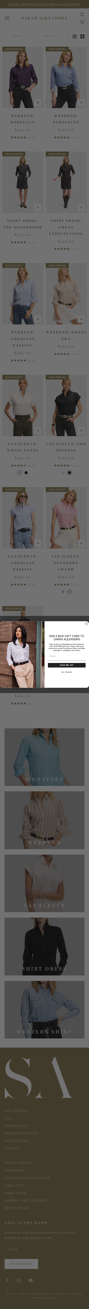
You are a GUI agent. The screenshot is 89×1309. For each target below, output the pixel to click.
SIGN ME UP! (67, 665)
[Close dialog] (86, 623)
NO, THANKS (66, 672)
